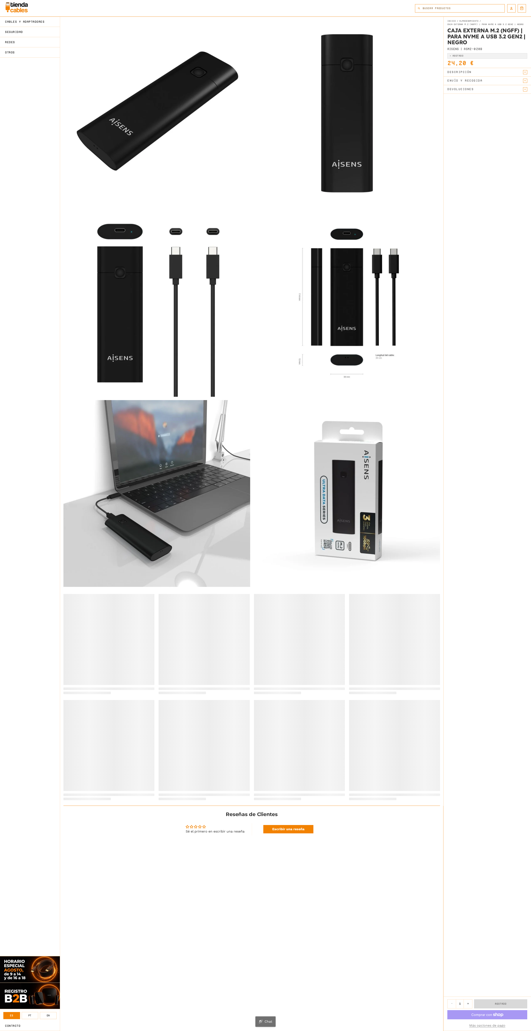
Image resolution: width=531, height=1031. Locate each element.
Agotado (501, 1003)
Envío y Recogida (464, 80)
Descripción (459, 72)
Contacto (12, 1025)
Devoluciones (460, 89)
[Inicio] (16, 7)
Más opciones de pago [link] (487, 1025)
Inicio (451, 21)
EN (48, 1015)
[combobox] (464, 8)
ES (11, 1015)
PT (30, 1015)
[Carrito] (522, 8)
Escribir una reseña (288, 829)
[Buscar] (419, 8)
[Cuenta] (511, 8)
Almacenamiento (468, 21)
